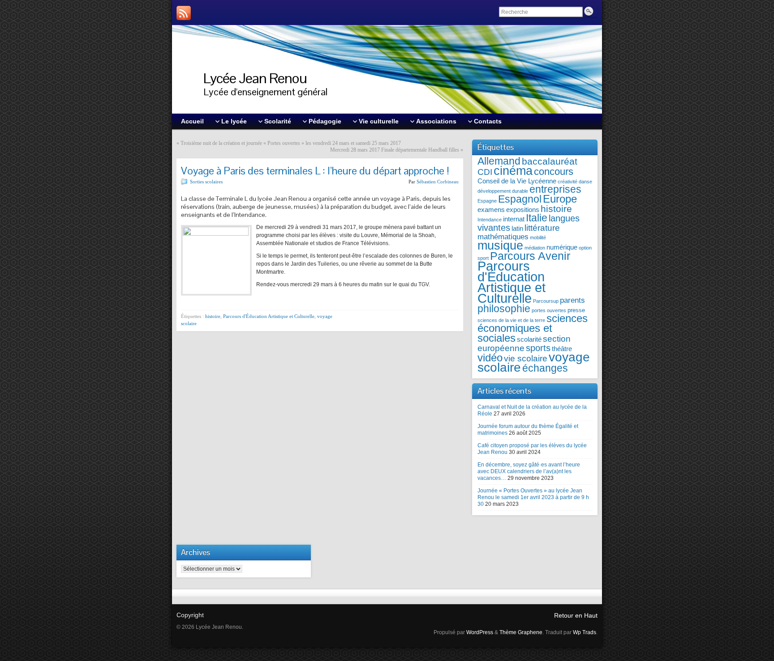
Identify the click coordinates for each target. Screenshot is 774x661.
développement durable (502, 191)
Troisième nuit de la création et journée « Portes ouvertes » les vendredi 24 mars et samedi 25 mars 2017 (291, 143)
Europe (560, 199)
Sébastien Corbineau (438, 181)
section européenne (524, 343)
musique (500, 245)
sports (538, 348)
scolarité (529, 339)
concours (553, 171)
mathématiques (503, 237)
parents (572, 300)
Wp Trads (584, 632)
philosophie (503, 308)
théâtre (562, 348)
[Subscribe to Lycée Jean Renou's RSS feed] (183, 13)
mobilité (538, 237)
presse (576, 310)
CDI (484, 172)
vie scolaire (525, 358)
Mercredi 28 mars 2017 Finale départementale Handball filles (394, 150)
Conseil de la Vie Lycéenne (516, 181)
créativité (567, 181)
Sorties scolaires (206, 181)
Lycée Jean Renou (255, 78)
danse (585, 181)
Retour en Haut (576, 615)
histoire (212, 316)
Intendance (489, 219)
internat (514, 219)
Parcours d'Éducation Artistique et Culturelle (268, 316)
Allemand (498, 161)
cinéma (513, 171)
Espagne (487, 200)
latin (517, 228)
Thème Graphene (520, 632)
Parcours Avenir (530, 256)
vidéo (490, 358)
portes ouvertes (549, 310)
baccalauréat (549, 161)
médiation (535, 247)
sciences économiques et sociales (532, 328)
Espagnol (520, 199)
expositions (522, 209)
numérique (561, 247)
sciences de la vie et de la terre (511, 320)
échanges (545, 368)
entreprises (555, 189)
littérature (542, 228)
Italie (536, 218)
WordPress (479, 632)
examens (491, 209)
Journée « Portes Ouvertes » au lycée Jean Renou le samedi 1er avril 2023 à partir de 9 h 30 (533, 497)
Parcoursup (546, 301)
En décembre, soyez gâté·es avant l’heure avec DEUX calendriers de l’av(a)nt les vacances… (528, 471)
